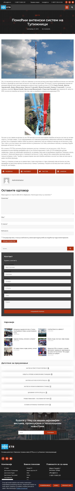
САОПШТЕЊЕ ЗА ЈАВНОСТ (56, 329)
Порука (6, 299)
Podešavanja (45, 485)
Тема (5, 292)
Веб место (4, 231)
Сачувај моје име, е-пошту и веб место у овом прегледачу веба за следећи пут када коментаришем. (35, 237)
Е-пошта (4, 224)
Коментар (5, 198)
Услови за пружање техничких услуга (36, 404)
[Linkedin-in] (69, 2)
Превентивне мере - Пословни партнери (36, 398)
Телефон (7, 278)
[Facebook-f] (66, 2)
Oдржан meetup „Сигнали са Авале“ (24, 339)
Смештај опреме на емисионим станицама (36, 374)
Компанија (7, 271)
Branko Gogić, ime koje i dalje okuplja (58, 339)
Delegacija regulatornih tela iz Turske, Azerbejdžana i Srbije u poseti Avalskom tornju (25, 331)
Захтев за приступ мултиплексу (36, 368)
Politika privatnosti (21, 488)
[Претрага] (70, 248)
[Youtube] (73, 2)
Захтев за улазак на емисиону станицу (36, 386)
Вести (37, 15)
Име (3, 217)
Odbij (56, 485)
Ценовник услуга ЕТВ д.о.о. (36, 392)
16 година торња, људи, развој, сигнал (25, 348)
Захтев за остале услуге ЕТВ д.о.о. (37, 380)
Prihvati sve (66, 485)
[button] (67, 7)
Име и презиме (9, 264)
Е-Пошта (7, 285)
